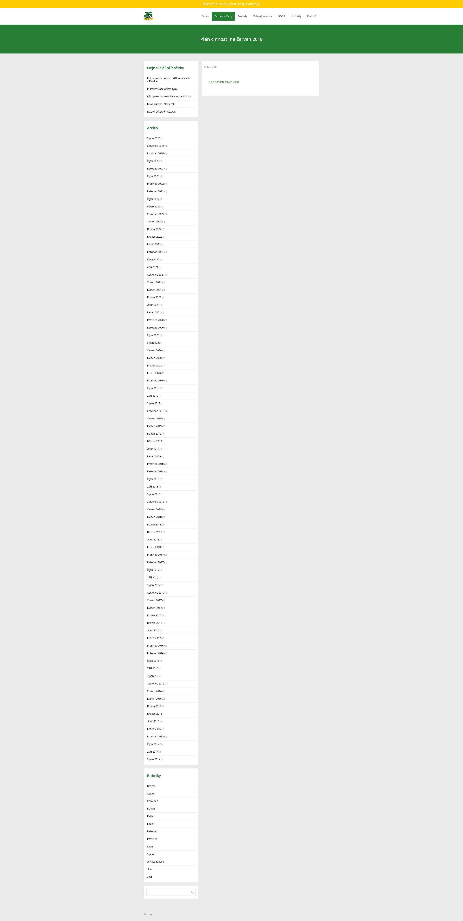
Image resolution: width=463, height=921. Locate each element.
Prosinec (152, 839)
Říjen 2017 (153, 570)
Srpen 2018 (153, 494)
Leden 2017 (154, 638)
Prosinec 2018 (155, 463)
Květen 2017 (154, 607)
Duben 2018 (154, 524)
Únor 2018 (153, 539)
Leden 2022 (154, 244)
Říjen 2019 (153, 388)
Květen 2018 (154, 517)
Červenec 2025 (155, 145)
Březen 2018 (154, 532)
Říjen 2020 (153, 335)
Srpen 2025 (153, 138)
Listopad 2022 (155, 191)
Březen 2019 (154, 441)
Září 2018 (152, 486)
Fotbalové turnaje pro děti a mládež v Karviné (168, 79)
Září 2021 (152, 267)
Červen (151, 793)
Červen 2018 (154, 509)
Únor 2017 (153, 630)
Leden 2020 (154, 373)
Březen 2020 (154, 365)
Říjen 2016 (153, 660)
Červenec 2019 (155, 411)
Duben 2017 (154, 615)
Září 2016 (152, 668)
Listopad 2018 (155, 471)
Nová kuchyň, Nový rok (161, 104)
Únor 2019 (153, 448)
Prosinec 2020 (155, 320)
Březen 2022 (154, 236)
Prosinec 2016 (155, 645)
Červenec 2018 (155, 501)
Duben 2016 (154, 706)
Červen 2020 (154, 350)
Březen (151, 786)
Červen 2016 (154, 691)
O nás (205, 16)
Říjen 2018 (153, 479)
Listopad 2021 (155, 252)
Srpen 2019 (153, 403)
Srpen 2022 (153, 206)
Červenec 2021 (155, 274)
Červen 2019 (154, 418)
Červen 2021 (154, 282)
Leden (150, 823)
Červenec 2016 (155, 683)
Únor (150, 869)
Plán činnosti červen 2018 (224, 81)
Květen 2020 (154, 358)
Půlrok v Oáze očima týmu (162, 89)
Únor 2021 (153, 304)
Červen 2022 (154, 221)
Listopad (152, 831)
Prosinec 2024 (155, 153)
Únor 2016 (153, 721)
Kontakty (296, 16)
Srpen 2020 (153, 342)
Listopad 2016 (155, 653)
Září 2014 (152, 751)
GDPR (281, 16)
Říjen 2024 (153, 161)
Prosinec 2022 (155, 183)
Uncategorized (155, 861)
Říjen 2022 (153, 199)
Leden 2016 (154, 729)
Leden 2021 (154, 312)
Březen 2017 (154, 622)
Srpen (150, 854)
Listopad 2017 (155, 562)
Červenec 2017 (155, 592)
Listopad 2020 (155, 327)
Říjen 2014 (153, 744)
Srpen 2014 (153, 759)
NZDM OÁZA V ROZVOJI (161, 111)
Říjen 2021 (153, 259)
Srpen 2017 (153, 585)
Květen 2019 (154, 426)
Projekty (242, 16)
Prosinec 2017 (155, 554)
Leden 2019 (154, 456)
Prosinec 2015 (155, 736)
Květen (151, 816)
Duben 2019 (154, 433)
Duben (151, 808)
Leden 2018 (154, 547)
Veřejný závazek (262, 16)
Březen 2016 (154, 713)
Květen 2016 (154, 698)
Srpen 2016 (153, 676)
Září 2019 (152, 395)
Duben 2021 (154, 297)
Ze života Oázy (223, 16)
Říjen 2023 (153, 176)
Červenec (152, 801)
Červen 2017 (154, 600)
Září (149, 877)
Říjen (150, 846)
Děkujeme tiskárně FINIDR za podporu (169, 96)
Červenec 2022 (155, 214)
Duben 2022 (154, 229)
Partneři (312, 16)
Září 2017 (152, 577)
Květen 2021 (154, 289)
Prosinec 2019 (155, 380)
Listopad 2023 (155, 168)
